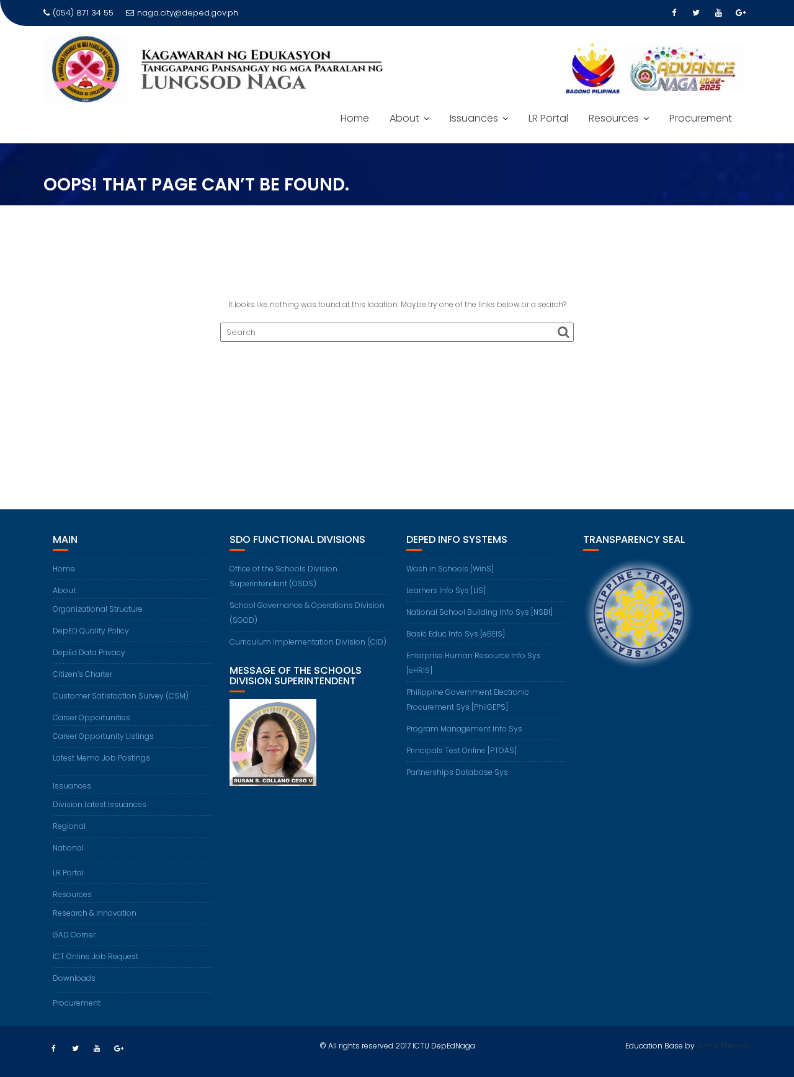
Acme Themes (724, 1045)
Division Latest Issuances (99, 804)
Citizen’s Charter (82, 674)
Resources (614, 118)
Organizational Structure (98, 609)
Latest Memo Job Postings (101, 758)
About (404, 118)
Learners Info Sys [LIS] (446, 590)
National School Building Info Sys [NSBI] (479, 612)
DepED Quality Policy (91, 630)
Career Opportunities (91, 717)
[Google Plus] (741, 13)
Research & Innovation (94, 913)
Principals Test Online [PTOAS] (461, 750)
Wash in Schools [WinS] (450, 568)
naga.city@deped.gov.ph (187, 13)
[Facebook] (674, 13)
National (68, 847)
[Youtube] (718, 13)
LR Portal (548, 118)
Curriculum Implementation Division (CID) (308, 642)
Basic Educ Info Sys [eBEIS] (455, 633)
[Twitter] (696, 13)
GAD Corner (74, 934)
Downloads (74, 978)
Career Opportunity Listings (103, 736)
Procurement (700, 118)
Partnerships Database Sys (457, 772)
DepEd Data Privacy (89, 652)
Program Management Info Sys (464, 728)
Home (355, 118)
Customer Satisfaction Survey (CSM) (121, 695)
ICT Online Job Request (95, 956)
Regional (69, 826)
